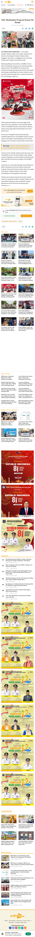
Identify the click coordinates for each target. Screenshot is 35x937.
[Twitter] (13, 927)
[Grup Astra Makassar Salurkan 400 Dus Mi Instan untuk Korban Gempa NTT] (26, 238)
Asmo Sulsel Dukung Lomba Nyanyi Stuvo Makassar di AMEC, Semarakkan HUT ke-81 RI (25, 396)
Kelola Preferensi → (26, 215)
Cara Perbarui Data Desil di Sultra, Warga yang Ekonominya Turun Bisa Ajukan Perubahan (25, 378)
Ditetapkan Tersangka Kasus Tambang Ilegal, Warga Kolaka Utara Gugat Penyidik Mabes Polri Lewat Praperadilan (19, 572)
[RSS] (25, 927)
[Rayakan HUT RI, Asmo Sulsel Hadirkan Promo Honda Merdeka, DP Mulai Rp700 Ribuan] (9, 288)
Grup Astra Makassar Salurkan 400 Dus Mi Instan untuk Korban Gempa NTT (25, 245)
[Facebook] (10, 927)
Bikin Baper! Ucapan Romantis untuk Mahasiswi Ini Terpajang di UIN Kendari (21, 856)
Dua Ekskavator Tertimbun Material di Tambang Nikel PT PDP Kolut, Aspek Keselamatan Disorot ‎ (19, 584)
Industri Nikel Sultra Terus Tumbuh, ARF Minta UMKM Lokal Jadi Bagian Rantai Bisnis (8, 384)
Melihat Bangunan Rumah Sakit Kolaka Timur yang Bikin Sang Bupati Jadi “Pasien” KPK (7, 843)
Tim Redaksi (12, 920)
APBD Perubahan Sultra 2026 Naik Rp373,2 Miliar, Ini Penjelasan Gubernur (22, 886)
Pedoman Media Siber (20, 922)
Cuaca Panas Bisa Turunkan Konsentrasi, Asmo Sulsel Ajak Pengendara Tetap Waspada (8, 312)
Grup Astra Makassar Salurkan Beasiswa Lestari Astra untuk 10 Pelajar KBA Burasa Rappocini (8, 262)
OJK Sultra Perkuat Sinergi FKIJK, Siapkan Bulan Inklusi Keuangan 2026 (8, 390)
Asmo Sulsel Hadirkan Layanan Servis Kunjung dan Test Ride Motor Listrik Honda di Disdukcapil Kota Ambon (26, 312)
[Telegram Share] (29, 28)
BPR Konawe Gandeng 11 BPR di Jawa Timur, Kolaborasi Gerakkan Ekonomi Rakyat (7, 378)
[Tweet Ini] (26, 28)
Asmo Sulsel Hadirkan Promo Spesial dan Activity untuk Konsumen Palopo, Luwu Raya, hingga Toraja (8, 279)
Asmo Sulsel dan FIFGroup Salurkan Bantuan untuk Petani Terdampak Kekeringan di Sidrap (26, 279)
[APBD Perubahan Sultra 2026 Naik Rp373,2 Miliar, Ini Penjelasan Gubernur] (5, 888)
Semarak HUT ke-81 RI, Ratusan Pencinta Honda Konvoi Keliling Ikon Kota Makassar (25, 262)
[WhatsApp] (19, 927)
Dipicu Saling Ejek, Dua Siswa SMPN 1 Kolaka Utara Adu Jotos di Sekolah (19, 565)
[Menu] (2, 1)
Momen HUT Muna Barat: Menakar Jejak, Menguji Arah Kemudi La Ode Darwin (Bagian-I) (8, 826)
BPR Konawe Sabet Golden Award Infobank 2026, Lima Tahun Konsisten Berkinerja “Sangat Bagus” (8, 396)
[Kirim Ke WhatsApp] (32, 28)
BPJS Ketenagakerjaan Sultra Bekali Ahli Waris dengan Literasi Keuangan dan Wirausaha (25, 402)
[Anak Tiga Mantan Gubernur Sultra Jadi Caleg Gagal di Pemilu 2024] (26, 835)
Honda (20, 221)
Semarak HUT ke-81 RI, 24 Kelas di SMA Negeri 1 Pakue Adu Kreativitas (18, 590)
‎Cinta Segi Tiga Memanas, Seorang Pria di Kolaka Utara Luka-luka (18, 596)
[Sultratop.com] (8, 1)
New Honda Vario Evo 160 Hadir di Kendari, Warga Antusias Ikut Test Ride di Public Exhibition (7, 329)
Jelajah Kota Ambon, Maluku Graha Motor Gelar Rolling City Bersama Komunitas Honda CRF (8, 245)
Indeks (6, 920)
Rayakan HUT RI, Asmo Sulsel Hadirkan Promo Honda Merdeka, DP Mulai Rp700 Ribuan (8, 295)
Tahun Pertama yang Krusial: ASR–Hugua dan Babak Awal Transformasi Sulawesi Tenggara (25, 826)
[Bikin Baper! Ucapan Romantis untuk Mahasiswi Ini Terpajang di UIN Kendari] (5, 858)
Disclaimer (11, 922)
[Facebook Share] (23, 28)
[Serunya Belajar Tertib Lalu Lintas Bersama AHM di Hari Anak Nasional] (26, 321)
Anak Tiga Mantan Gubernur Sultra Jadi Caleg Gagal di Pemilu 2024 (25, 843)
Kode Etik (19, 920)
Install (28, 934)
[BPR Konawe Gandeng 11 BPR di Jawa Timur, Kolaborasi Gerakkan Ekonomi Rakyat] (9, 416)
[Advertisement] (17, 351)
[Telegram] (22, 928)
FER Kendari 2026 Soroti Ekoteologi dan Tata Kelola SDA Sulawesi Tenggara (22, 878)
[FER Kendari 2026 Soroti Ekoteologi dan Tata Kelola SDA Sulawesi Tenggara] (5, 880)
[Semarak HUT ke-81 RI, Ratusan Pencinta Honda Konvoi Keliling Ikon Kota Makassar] (26, 254)
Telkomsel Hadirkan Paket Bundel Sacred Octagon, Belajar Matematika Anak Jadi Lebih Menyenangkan (21, 894)
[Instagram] (16, 927)
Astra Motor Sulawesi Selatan (9, 221)
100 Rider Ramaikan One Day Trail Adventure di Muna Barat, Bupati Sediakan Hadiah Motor (19, 579)
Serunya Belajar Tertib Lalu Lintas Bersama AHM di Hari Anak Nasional (25, 329)
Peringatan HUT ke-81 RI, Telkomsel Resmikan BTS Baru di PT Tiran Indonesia (9, 402)
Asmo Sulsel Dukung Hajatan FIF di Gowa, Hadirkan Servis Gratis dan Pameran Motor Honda (25, 295)
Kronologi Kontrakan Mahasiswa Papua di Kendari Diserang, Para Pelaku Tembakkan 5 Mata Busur (18, 560)
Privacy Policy (26, 920)
